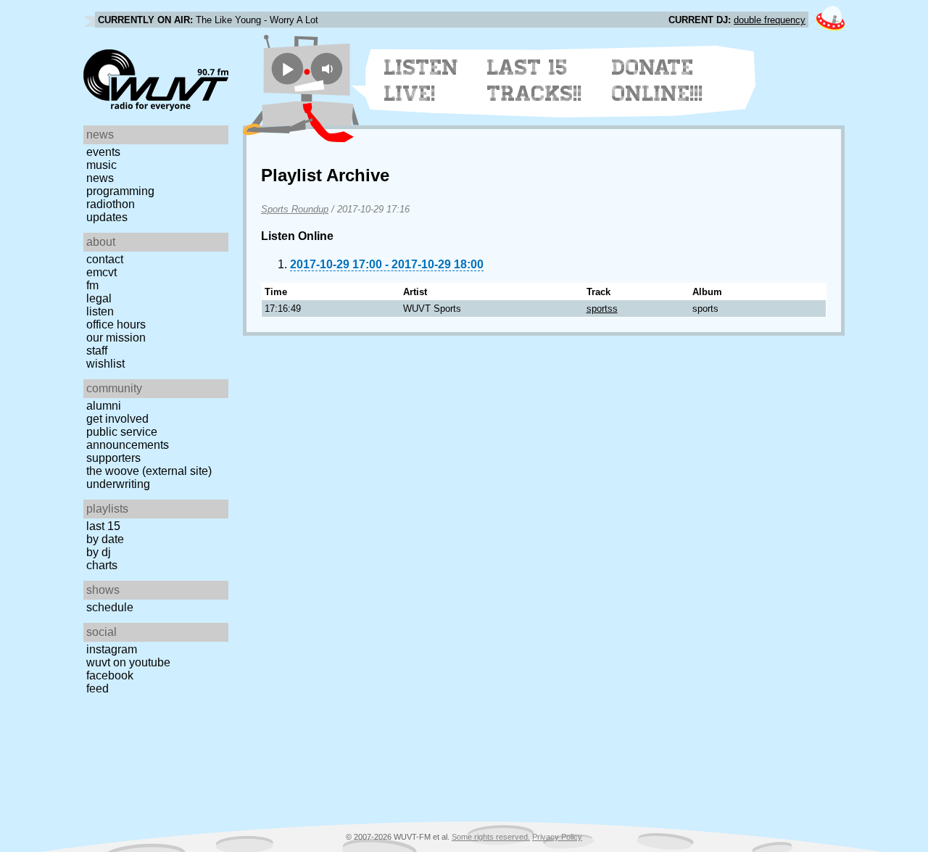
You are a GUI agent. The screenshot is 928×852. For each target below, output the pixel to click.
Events (103, 152)
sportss (602, 308)
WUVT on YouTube (128, 662)
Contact (104, 259)
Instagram (111, 649)
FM (92, 285)
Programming (120, 191)
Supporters (113, 458)
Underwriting (118, 484)
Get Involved (117, 419)
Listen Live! (421, 80)
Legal (99, 298)
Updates (107, 217)
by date (105, 539)
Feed (97, 688)
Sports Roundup (294, 209)
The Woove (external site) (149, 471)
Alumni (103, 406)
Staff (96, 350)
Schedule (109, 607)
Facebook (109, 675)
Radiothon (110, 204)
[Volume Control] (328, 68)
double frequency (769, 20)
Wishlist (105, 363)
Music (101, 165)
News (100, 178)
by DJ (98, 552)
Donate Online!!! (657, 80)
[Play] (287, 68)
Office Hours (116, 324)
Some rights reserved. (491, 836)
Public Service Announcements (127, 438)
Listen (100, 311)
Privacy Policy (557, 836)
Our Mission (116, 337)
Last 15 (103, 526)
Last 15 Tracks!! (534, 80)
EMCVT (101, 272)
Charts (101, 565)
